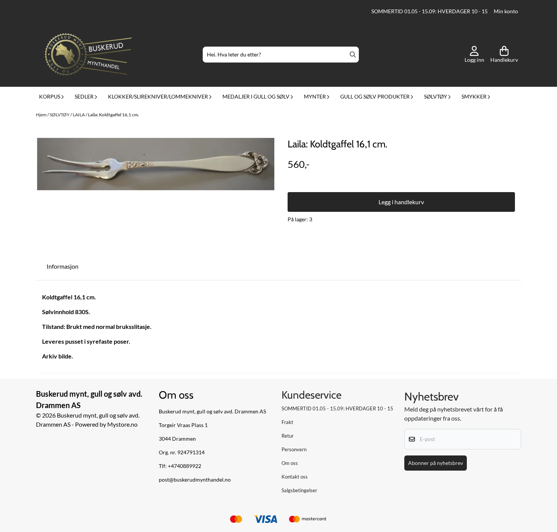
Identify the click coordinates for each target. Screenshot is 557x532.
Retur (288, 436)
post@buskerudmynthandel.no (195, 480)
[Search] (352, 54)
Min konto (506, 11)
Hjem (41, 114)
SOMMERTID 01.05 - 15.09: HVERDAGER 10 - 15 (429, 11)
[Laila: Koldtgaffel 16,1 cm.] (155, 164)
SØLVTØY (60, 114)
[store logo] (88, 55)
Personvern (294, 449)
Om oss (290, 463)
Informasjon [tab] (62, 266)
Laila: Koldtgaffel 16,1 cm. (113, 114)
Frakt (287, 422)
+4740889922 (184, 466)
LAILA (79, 114)
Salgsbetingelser (299, 490)
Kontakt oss (295, 477)
